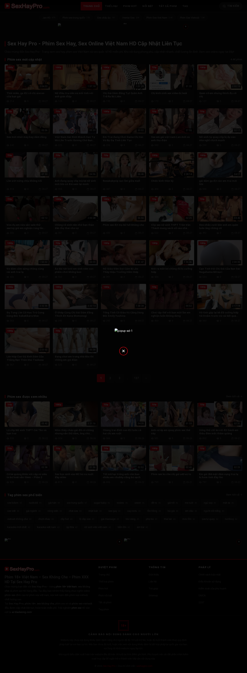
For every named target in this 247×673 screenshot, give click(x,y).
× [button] (123, 350)
